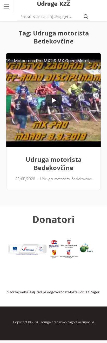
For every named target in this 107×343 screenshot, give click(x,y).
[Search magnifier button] (86, 16)
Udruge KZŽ (53, 4)
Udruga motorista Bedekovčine (54, 163)
